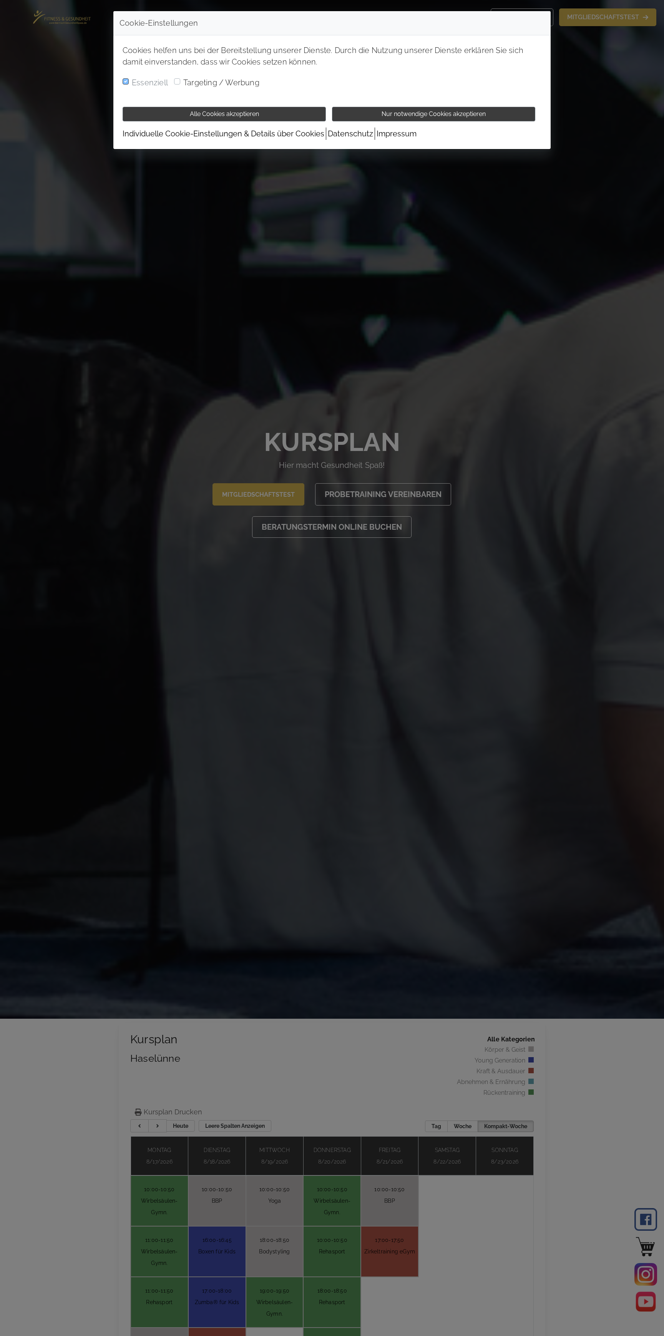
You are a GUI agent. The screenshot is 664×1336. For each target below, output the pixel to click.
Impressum (397, 133)
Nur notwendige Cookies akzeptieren (434, 114)
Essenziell (150, 82)
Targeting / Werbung (221, 82)
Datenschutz (350, 133)
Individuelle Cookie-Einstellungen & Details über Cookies (223, 133)
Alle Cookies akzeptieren (224, 114)
